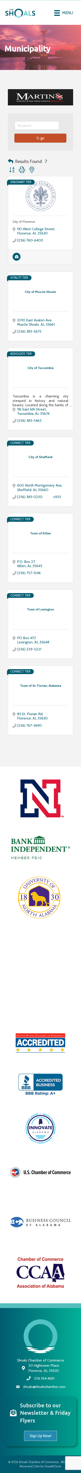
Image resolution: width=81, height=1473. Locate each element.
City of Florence (24, 232)
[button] (10, 172)
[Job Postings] (16, 270)
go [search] (42, 148)
